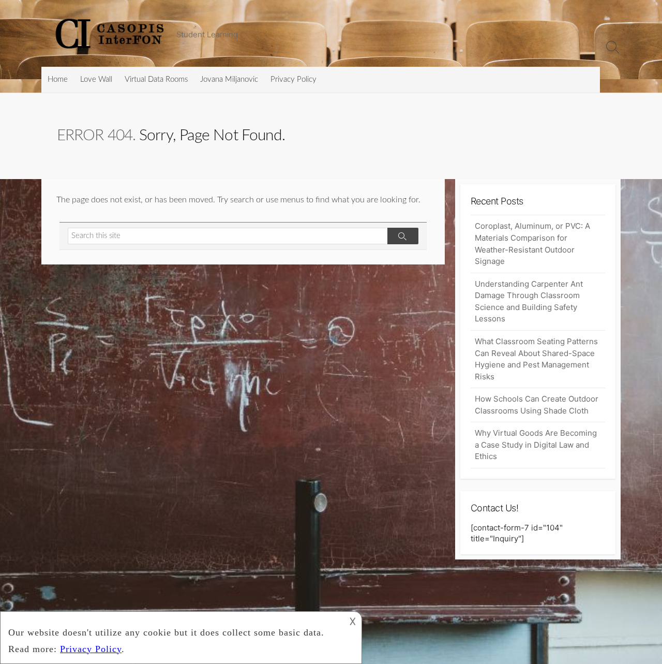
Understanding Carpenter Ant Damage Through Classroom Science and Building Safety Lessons (529, 301)
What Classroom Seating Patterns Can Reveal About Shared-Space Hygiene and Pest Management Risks (536, 358)
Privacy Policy (293, 79)
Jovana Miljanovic (229, 79)
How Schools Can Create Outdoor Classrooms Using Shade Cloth (536, 405)
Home (58, 79)
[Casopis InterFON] (111, 33)
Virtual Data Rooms (156, 79)
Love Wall (96, 79)
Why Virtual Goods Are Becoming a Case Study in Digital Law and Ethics (536, 444)
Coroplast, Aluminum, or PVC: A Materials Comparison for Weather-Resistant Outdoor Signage (532, 243)
